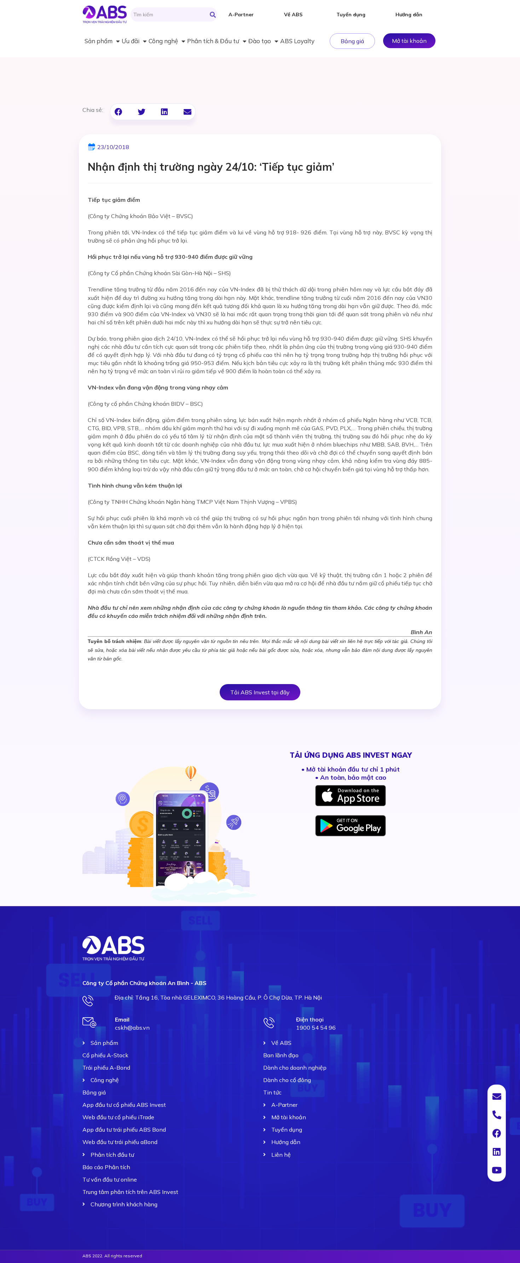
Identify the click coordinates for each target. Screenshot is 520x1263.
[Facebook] (496, 1133)
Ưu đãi (130, 41)
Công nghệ (163, 41)
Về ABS (293, 14)
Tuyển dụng (350, 14)
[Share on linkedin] (164, 112)
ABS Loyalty (297, 41)
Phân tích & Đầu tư (213, 41)
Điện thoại (310, 1019)
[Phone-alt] (496, 1114)
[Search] (212, 14)
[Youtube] (496, 1170)
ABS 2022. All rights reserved (112, 1255)
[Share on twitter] (141, 112)
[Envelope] (496, 1096)
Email (122, 1019)
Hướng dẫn (408, 14)
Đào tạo (259, 41)
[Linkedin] (496, 1151)
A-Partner (241, 14)
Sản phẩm (98, 41)
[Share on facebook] (118, 112)
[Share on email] (187, 112)
